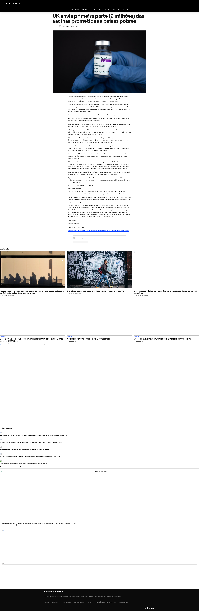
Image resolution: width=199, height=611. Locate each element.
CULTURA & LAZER (94, 9)
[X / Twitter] (7, 3)
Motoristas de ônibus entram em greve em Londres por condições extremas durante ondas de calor (30, 456)
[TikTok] (19, 3)
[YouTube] (16, 3)
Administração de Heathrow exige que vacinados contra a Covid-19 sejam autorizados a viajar (98, 231)
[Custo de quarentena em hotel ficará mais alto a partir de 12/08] (166, 317)
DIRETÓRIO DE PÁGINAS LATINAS (112, 9)
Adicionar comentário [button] (81, 242)
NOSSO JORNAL (124, 9)
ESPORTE (101, 9)
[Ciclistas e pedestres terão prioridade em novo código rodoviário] (99, 269)
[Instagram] (13, 3)
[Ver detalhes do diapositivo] (99, 543)
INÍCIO (72, 9)
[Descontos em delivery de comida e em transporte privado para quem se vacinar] (166, 269)
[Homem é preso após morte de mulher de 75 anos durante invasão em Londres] (1, 461)
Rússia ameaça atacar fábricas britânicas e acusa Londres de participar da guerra (24, 449)
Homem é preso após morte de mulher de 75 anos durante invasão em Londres (23, 463)
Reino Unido (3, 336)
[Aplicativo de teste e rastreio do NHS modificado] (99, 317)
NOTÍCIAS (77, 9)
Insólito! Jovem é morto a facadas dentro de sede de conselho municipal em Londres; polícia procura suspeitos (33, 435)
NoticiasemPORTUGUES (99, 3)
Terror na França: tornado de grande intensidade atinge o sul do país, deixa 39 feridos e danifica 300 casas (31, 442)
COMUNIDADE (85, 9)
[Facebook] (10, 3)
